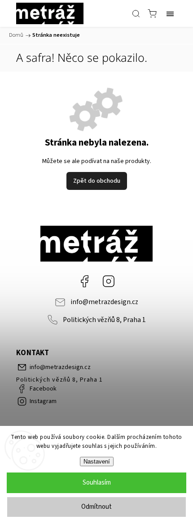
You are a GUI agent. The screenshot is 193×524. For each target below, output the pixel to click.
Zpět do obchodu (96, 180)
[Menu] (170, 13)
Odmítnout (96, 506)
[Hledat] (136, 13)
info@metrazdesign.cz (104, 302)
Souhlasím (97, 482)
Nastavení (96, 461)
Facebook (84, 281)
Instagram (108, 281)
